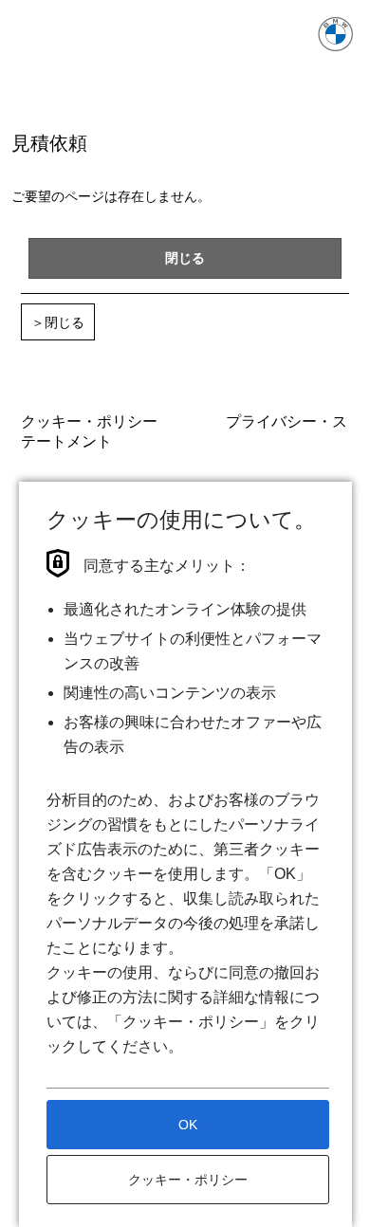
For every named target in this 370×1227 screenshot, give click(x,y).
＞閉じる (57, 322)
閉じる (185, 257)
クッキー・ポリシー (89, 421)
